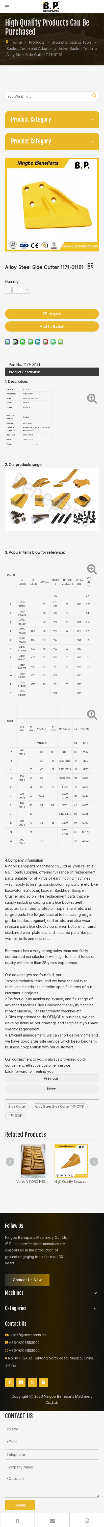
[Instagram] (43, 1382)
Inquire (55, 314)
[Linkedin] (20, 1382)
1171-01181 (15, 1115)
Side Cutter (17, 1106)
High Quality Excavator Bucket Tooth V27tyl (71, 1181)
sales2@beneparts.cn (28, 1335)
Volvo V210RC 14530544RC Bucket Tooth (32, 1181)
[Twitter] (32, 1382)
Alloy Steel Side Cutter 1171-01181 (59, 1106)
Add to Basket (52, 326)
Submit (20, 1505)
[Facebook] (9, 1382)
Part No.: (16, 364)
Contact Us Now (27, 1279)
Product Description (24, 372)
